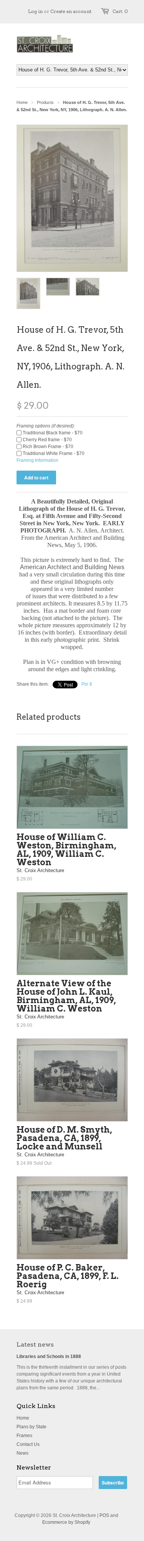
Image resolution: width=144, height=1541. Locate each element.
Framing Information (37, 460)
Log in (35, 11)
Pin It (86, 684)
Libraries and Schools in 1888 (49, 1356)
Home (23, 1418)
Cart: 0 (120, 11)
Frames (24, 1435)
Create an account (70, 11)
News (22, 1453)
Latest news (35, 1344)
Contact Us (28, 1444)
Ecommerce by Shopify (66, 1522)
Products (45, 102)
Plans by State (31, 1426)
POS (104, 1515)
